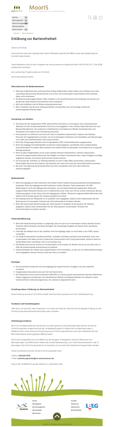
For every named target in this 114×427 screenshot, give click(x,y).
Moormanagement (38, 407)
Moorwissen (36, 413)
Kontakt (73, 401)
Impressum (75, 404)
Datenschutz (75, 407)
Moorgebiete (36, 404)
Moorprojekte (37, 410)
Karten (34, 401)
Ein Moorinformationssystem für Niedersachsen (47, 11)
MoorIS (38, 8)
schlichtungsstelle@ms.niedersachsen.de (35, 358)
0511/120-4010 (24, 355)
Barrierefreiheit (76, 410)
